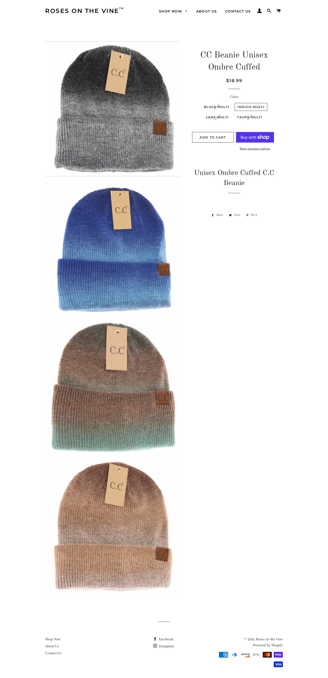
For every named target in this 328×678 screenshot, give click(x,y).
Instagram (166, 646)
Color (234, 97)
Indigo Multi (250, 107)
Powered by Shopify (268, 645)
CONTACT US (238, 11)
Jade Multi (217, 117)
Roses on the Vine (269, 639)
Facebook (165, 639)
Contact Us (53, 653)
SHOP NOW (171, 11)
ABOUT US (206, 11)
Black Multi (216, 107)
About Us (52, 646)
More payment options (255, 148)
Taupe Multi (249, 117)
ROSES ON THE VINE (82, 10)
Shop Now (52, 639)
